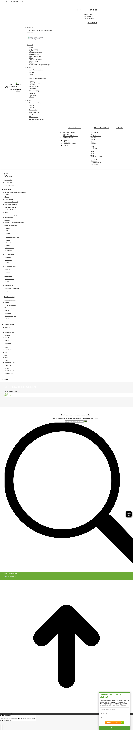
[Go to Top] (66, 712)
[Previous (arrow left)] (0, 727)
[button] (13, 170)
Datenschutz (114, 728)
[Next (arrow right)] (2, 727)
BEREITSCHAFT (20, 1)
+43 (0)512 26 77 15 (10, 1)
